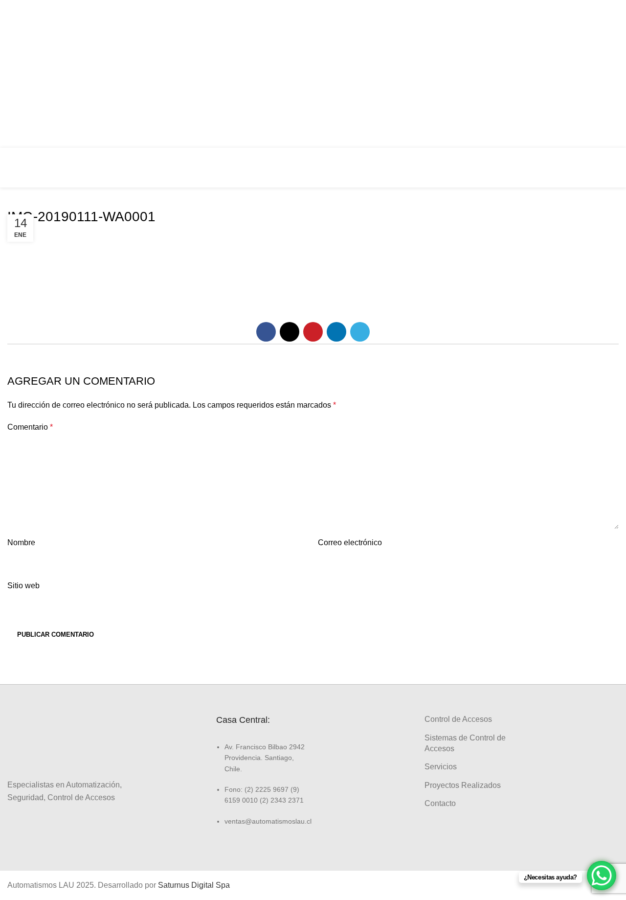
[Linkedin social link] (607, 83)
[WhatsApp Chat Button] (601, 875)
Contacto (440, 803)
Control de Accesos (458, 719)
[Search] (616, 168)
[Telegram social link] (360, 332)
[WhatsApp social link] (607, 101)
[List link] (261, 777)
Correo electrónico (350, 542)
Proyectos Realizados (463, 785)
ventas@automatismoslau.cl (522, 74)
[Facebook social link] (607, 46)
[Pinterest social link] (313, 332)
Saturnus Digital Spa (194, 885)
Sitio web (23, 585)
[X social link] (289, 332)
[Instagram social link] (607, 64)
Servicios (441, 766)
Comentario (30, 427)
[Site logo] (41, 167)
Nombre (21, 542)
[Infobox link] (558, 168)
